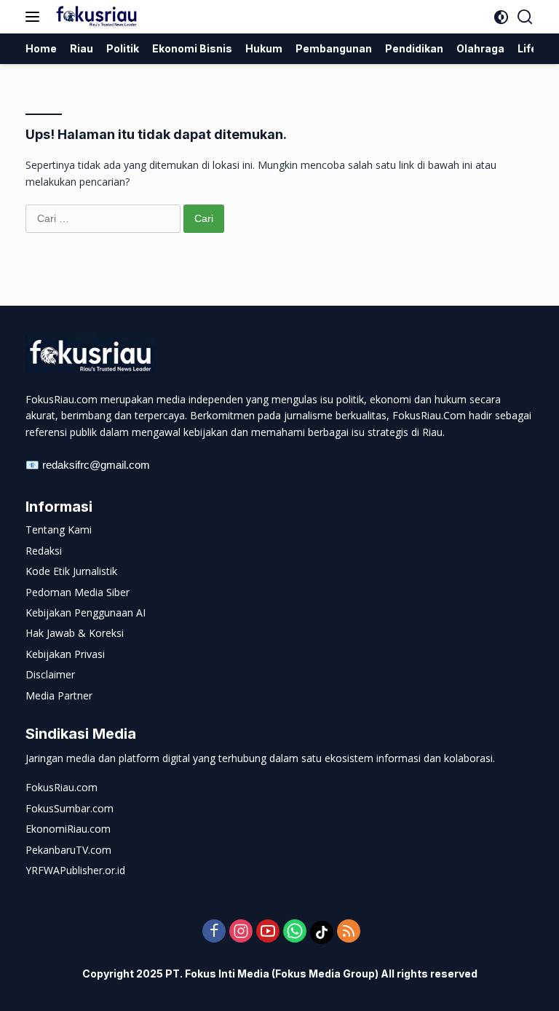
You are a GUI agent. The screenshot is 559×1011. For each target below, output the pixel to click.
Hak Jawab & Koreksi (74, 633)
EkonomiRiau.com (68, 829)
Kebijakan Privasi (65, 654)
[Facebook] (214, 932)
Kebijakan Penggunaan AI (85, 612)
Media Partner (58, 695)
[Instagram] (241, 932)
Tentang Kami (58, 529)
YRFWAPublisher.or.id (75, 870)
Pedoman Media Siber (77, 592)
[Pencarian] (525, 17)
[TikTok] (321, 932)
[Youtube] (268, 932)
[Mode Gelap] (501, 17)
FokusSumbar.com (69, 808)
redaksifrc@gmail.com (96, 465)
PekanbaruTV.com (68, 850)
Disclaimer (50, 674)
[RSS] (348, 932)
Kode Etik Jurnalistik (71, 571)
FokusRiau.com (61, 787)
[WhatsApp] (294, 932)
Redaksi (43, 551)
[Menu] (35, 16)
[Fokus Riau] (94, 16)
